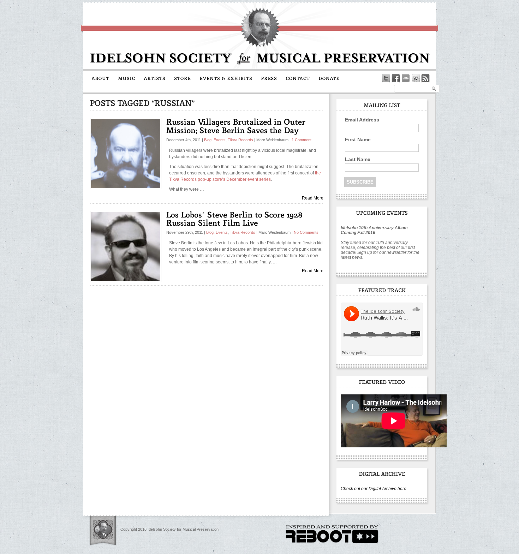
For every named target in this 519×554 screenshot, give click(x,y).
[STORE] (182, 78)
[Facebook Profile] (396, 78)
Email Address (362, 119)
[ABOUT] (100, 78)
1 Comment (301, 140)
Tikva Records (240, 140)
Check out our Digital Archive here (373, 488)
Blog (207, 140)
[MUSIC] (126, 78)
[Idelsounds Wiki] (415, 78)
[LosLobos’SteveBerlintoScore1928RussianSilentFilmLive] (235, 218)
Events (220, 140)
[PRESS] (269, 78)
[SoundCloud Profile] (405, 78)
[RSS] (425, 78)
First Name (358, 139)
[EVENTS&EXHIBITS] (226, 78)
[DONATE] (329, 78)
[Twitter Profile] (386, 78)
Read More (312, 198)
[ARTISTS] (154, 78)
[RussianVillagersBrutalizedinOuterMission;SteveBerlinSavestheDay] (237, 125)
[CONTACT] (297, 78)
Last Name (357, 159)
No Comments (306, 232)
